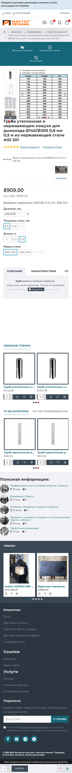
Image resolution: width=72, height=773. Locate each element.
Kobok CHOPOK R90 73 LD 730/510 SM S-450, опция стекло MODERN (19, 586)
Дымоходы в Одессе (22, 496)
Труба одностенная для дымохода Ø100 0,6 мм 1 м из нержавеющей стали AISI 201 (19, 452)
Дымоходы (16, 31)
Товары (9, 545)
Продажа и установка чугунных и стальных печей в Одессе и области (40, 518)
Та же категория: (16, 411)
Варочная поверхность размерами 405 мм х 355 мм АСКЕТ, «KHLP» (52, 586)
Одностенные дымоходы (24, 528)
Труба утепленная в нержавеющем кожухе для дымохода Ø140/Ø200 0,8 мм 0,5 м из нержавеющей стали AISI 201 (19, 387)
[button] (22, 94)
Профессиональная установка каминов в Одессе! (39, 485)
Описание (14, 271)
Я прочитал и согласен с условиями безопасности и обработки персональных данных (37, 729)
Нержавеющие (34, 31)
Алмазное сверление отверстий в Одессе (34, 507)
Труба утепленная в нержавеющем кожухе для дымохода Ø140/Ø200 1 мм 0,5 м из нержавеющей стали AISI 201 (53, 387)
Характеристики (43, 271)
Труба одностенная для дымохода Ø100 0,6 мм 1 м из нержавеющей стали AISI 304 (53, 452)
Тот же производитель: (50, 411)
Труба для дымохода (57, 31)
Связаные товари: (17, 345)
